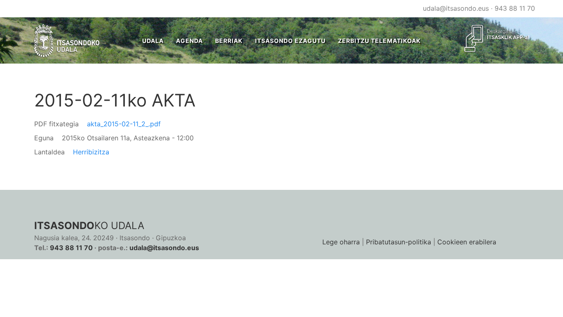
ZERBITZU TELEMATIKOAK (379, 40)
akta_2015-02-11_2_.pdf (124, 124)
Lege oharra (341, 242)
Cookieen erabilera (466, 242)
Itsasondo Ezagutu (290, 40)
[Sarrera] (67, 40)
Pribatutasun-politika (398, 242)
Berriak (229, 40)
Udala (153, 40)
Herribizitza (91, 152)
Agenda (189, 40)
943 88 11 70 (515, 8)
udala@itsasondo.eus (456, 8)
